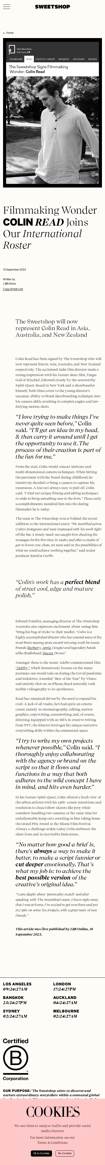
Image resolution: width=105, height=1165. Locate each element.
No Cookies (65, 1153)
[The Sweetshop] (52, 7)
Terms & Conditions (52, 1143)
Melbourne (66, 1013)
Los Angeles (17, 986)
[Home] (4, 28)
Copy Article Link (13, 289)
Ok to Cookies (41, 1153)
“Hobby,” (23, 668)
